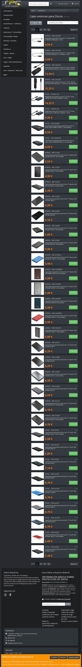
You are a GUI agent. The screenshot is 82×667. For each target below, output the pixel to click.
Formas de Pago (67, 615)
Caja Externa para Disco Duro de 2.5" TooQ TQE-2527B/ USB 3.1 (60, 477)
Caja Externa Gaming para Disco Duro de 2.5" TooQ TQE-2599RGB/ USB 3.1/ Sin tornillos (60, 141)
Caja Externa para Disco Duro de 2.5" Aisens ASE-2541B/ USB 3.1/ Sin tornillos (61, 404)
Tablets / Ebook (8, 53)
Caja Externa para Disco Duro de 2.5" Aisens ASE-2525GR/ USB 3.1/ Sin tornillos (61, 287)
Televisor (6, 28)
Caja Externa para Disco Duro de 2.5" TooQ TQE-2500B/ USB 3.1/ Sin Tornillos (60, 433)
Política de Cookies (72, 664)
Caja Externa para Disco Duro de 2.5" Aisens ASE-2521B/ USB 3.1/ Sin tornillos (61, 185)
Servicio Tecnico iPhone (69, 621)
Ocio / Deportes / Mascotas (13, 70)
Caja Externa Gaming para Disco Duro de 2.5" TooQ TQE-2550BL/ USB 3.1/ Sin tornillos (60, 126)
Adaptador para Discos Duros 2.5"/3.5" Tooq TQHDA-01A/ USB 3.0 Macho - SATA (59, 97)
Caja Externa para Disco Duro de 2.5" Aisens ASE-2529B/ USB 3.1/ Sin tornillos (61, 375)
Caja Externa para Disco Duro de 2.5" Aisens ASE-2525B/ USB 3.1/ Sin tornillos (61, 243)
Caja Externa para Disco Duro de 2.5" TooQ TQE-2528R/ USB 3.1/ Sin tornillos (60, 535)
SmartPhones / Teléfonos (12, 24)
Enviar (68, 604)
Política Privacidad (48, 612)
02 (41, 30)
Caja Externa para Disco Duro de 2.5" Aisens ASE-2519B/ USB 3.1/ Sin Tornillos (61, 156)
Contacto (45, 610)
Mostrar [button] (73, 30)
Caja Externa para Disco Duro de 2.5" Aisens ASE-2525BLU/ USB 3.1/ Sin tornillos (61, 258)
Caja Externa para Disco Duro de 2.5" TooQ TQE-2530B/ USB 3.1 (60, 550)
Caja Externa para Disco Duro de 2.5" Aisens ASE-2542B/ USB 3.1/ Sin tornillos (61, 418)
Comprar (73, 45)
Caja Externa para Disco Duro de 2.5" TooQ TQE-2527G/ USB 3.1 (60, 506)
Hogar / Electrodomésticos (12, 62)
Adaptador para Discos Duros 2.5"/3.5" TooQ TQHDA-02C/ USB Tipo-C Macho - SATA (59, 112)
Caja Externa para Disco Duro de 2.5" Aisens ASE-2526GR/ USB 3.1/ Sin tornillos (61, 331)
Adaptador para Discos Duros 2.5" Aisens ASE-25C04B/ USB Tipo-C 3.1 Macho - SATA (60, 53)
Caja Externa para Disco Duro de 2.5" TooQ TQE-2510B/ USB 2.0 (60, 448)
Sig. (49, 30)
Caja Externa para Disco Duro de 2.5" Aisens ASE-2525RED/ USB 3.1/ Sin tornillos (61, 316)
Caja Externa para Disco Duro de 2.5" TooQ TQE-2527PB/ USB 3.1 (60, 521)
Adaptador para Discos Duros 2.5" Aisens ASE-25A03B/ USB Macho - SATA (60, 39)
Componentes (8, 15)
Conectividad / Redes (10, 36)
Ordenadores (7, 11)
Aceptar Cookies (74, 657)
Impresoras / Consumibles (12, 32)
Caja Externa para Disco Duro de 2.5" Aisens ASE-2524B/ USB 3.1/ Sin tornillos (61, 229)
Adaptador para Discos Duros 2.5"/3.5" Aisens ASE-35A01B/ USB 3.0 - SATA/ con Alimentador (60, 68)
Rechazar (63, 657)
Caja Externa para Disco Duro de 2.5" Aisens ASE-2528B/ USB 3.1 (61, 360)
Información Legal (67, 610)
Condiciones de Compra (50, 615)
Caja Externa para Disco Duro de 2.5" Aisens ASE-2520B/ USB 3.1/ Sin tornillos (61, 170)
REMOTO (45, 621)
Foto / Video (7, 58)
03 (44, 30)
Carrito (76, 4)
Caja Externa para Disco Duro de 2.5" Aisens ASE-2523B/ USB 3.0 (61, 214)
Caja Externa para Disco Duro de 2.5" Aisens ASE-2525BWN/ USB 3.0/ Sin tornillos (61, 272)
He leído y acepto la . (57, 599)
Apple (5, 75)
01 (37, 30)
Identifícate (64, 4)
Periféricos (7, 49)
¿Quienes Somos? (48, 617)
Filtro (35, 23)
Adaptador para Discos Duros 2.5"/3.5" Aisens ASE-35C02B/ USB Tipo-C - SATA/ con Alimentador (61, 83)
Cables (5, 45)
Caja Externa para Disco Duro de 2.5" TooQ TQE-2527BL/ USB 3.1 (60, 491)
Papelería (6, 66)
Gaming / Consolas (9, 41)
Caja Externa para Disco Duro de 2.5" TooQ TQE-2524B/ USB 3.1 (60, 462)
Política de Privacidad (64, 594)
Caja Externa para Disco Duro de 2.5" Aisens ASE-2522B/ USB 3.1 (61, 199)
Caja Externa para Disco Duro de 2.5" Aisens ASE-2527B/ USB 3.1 (61, 345)
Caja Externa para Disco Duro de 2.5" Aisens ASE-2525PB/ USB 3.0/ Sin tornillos (61, 302)
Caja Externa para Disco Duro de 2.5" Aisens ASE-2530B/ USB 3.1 (61, 389)
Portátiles (6, 19)
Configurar (54, 657)
